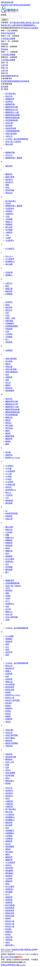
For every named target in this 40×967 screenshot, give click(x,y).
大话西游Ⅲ (9, 208)
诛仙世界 (8, 126)
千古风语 (4, 39)
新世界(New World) (12, 458)
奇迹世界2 (9, 868)
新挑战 (8, 706)
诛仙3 (7, 778)
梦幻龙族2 (9, 425)
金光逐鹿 (4, 87)
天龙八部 (8, 614)
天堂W (8, 598)
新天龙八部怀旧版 (12, 700)
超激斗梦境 (9, 177)
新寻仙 (8, 711)
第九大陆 (8, 227)
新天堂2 (8, 929)
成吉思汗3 (9, 182)
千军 (7, 498)
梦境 (2, 76)
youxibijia (22, 965)
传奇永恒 (8, 193)
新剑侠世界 (9, 687)
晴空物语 (8, 503)
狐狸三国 (8, 289)
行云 (17, 76)
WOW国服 (9, 636)
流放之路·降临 (11, 369)
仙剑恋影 (11, 33)
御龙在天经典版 (11, 743)
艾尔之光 (8, 155)
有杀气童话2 (10, 738)
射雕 (7, 535)
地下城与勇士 (15, 23)
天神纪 (8, 596)
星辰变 (8, 716)
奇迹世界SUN (10, 490)
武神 (13, 76)
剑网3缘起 (9, 321)
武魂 (7, 650)
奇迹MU (8, 487)
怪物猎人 (8, 275)
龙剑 (7, 375)
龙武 (7, 380)
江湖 (7, 331)
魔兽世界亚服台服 (12, 118)
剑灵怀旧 (8, 102)
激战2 (7, 305)
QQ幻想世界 (10, 471)
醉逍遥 (3, 15)
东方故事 (8, 230)
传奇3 (7, 188)
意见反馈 (19, 5)
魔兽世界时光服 (11, 107)
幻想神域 (8, 294)
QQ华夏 (8, 469)
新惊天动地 (9, 690)
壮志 (20, 81)
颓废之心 (8, 612)
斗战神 (8, 238)
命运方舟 (8, 96)
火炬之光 (8, 136)
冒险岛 (8, 420)
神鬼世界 (8, 546)
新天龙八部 (9, 698)
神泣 (7, 554)
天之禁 (8, 609)
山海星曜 (11, 39)
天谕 (7, 606)
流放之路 (8, 367)
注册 (11, 2)
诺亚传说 (8, 455)
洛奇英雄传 (9, 391)
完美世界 (8, 642)
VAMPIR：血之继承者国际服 (16, 139)
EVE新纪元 (9, 249)
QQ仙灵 (8, 479)
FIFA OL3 (9, 256)
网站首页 (4, 5)
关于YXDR (5, 950)
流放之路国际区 (11, 372)
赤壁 (7, 185)
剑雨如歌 (8, 329)
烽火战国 (8, 264)
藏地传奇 (8, 174)
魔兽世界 (8, 439)
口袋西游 (8, 350)
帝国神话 (8, 224)
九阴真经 (8, 337)
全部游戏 (34, 28)
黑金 (7, 286)
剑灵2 (7, 315)
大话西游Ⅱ (9, 240)
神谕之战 (8, 530)
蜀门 (7, 572)
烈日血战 (4, 44)
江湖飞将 (4, 65)
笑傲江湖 (24, 23)
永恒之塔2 (9, 123)
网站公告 (30, 950)
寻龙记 (8, 722)
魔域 (7, 444)
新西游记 (8, 708)
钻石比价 (27, 28)
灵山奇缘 (8, 361)
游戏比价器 (14, 965)
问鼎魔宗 (8, 76)
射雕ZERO (9, 538)
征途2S (5, 25)
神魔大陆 (8, 551)
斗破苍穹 (8, 232)
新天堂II (8, 703)
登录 (6, 2)
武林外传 (8, 652)
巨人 (7, 339)
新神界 (8, 692)
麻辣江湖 (8, 417)
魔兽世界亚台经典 (12, 115)
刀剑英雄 (8, 219)
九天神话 (8, 334)
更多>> (34, 25)
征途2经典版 (10, 773)
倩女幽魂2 (9, 500)
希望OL (8, 671)
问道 (7, 644)
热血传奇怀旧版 (11, 513)
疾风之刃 (8, 310)
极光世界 (8, 307)
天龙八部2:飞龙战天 (13, 142)
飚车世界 (8, 166)
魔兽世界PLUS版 (12, 112)
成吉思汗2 (9, 180)
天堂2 (7, 620)
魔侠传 (8, 441)
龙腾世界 (8, 377)
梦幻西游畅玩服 (11, 120)
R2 (6, 511)
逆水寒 (8, 452)
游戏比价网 (5, 965)
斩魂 (7, 765)
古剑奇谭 (8, 272)
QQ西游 (8, 477)
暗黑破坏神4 (10, 104)
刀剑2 (7, 216)
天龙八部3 (32, 23)
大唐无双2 (9, 214)
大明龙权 (8, 211)
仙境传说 (8, 674)
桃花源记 (8, 590)
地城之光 (8, 222)
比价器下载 (21, 950)
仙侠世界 (8, 679)
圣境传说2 (9, 562)
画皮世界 (8, 291)
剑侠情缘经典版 (11, 326)
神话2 (7, 548)
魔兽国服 (27, 25)
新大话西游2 (10, 684)
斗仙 (7, 235)
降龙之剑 (8, 666)
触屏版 (19, 957)
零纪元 (8, 364)
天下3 (7, 601)
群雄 (10, 81)
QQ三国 (8, 474)
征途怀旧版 (9, 775)
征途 (7, 767)
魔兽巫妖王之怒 (11, 110)
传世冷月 (4, 33)
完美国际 (8, 639)
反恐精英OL (10, 262)
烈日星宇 (4, 81)
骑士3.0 (8, 492)
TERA (7, 588)
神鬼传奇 (8, 543)
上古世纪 (8, 532)
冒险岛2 (8, 423)
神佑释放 (8, 556)
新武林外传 (9, 668)
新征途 (8, 714)
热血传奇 (8, 516)
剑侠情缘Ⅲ (9, 323)
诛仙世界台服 (10, 128)
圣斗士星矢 (12, 25)
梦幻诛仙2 (9, 428)
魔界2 (7, 431)
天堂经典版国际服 (12, 131)
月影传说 (8, 746)
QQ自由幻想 (10, 484)
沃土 (7, 647)
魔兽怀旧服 (9, 436)
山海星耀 (11, 55)
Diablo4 (8, 203)
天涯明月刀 (9, 604)
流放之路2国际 (11, 134)
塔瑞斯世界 (9, 99)
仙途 (7, 676)
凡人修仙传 (9, 259)
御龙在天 (20, 25)
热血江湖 (8, 519)
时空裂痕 (8, 567)
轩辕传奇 (8, 719)
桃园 (7, 593)
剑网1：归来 (10, 318)
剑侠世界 (8, 342)
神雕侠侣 (8, 540)
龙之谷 (8, 383)
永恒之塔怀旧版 (11, 735)
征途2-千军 (9, 762)
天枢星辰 (15, 81)
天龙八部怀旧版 (11, 617)
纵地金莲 (25, 81)
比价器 (14, 957)
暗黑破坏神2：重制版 (13, 158)
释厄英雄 (8, 570)
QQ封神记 (9, 466)
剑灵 (7, 313)
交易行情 (12, 5)
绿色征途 (8, 388)
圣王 (7, 564)
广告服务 (13, 950)
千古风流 (8, 495)
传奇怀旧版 (9, 190)
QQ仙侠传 (9, 482)
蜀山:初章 (9, 144)
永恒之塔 (8, 733)
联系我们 (27, 5)
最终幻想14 (9, 781)
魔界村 (8, 433)
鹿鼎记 (8, 385)
